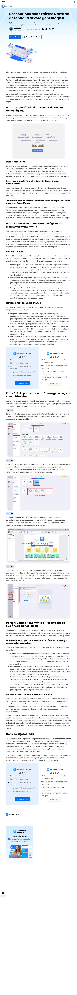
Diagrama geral (16, 72)
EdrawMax (59, 231)
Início (8, 72)
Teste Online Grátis (33, 37)
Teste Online (54, 383)
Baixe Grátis (15, 37)
